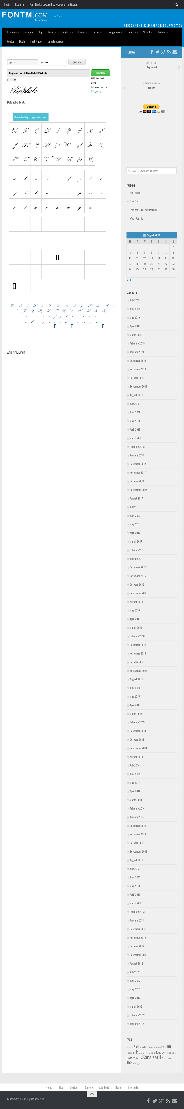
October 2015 (137, 662)
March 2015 (136, 714)
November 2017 (138, 472)
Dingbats (66, 32)
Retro (139, 1058)
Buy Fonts (133, 1087)
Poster (130, 1057)
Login (7, 4)
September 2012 (138, 955)
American (129, 1047)
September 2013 (138, 851)
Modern (165, 1052)
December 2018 (138, 360)
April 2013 (135, 894)
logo (158, 1052)
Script (146, 32)
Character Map (21, 117)
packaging (172, 1052)
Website (43, 73)
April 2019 (135, 326)
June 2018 (135, 412)
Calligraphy (96, 91)
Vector (10, 41)
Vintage (136, 1063)
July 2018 (135, 403)
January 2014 (137, 817)
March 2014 (136, 800)
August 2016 (136, 602)
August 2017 (136, 498)
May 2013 (135, 886)
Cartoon (150, 1047)
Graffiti (166, 1046)
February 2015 (137, 722)
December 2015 (138, 645)
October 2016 (137, 584)
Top (40, 32)
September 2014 (138, 748)
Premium (12, 32)
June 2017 (135, 515)
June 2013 (135, 877)
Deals (22, 41)
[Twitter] (157, 52)
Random (29, 32)
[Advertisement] (151, 136)
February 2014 (137, 808)
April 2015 (135, 705)
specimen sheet (39, 117)
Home (49, 1087)
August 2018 (136, 395)
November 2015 (138, 653)
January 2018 (137, 455)
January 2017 (137, 559)
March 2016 (136, 627)
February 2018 (137, 447)
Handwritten (130, 1052)
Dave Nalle (31, 73)
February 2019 (137, 343)
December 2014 (138, 731)
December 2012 (138, 929)
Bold (136, 1046)
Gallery (89, 1087)
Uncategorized (56, 41)
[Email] (174, 52)
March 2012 (136, 1006)
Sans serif (152, 1057)
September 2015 (138, 670)
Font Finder (36, 41)
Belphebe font (16, 73)
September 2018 (138, 386)
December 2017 (138, 464)
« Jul (128, 280)
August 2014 (136, 757)
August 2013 (136, 860)
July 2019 (135, 300)
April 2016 (135, 619)
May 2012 (135, 989)
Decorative (157, 1047)
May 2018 (135, 421)
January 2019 (137, 352)
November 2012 (138, 937)
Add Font (104, 1087)
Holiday (132, 32)
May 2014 (135, 782)
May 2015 (135, 696)
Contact (74, 1087)
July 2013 (135, 869)
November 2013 (138, 834)
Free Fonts (135, 201)
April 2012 (135, 998)
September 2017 (138, 490)
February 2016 (137, 636)
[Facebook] (152, 52)
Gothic (95, 32)
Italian (153, 1052)
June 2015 (135, 688)
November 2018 (138, 369)
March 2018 (136, 438)
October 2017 (137, 481)
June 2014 (135, 774)
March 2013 (136, 903)
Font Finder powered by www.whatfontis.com (54, 4)
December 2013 (138, 825)
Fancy (81, 32)
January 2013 (137, 920)
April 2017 (135, 533)
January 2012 (137, 1024)
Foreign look (113, 32)
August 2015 (136, 679)
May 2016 (135, 610)
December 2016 (138, 567)
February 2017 (137, 550)
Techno (161, 32)
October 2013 (137, 843)
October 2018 (137, 378)
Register (20, 4)
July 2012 (135, 972)
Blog (61, 1087)
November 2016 (138, 576)
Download (100, 73)
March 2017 (136, 541)
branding (144, 1047)
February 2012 (137, 1015)
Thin (129, 1062)
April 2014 (135, 791)
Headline (143, 1051)
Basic (50, 32)
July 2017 (134, 507)
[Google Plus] (163, 52)
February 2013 (137, 912)
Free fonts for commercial (143, 210)
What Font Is (136, 218)
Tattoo (170, 1058)
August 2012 (136, 963)
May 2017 (135, 524)
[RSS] (169, 52)
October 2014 (137, 739)
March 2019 (136, 335)
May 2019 (135, 317)
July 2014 (135, 765)
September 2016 (138, 593)
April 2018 (135, 429)
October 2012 (137, 946)
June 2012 (135, 981)
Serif (165, 1058)
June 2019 (135, 309)
